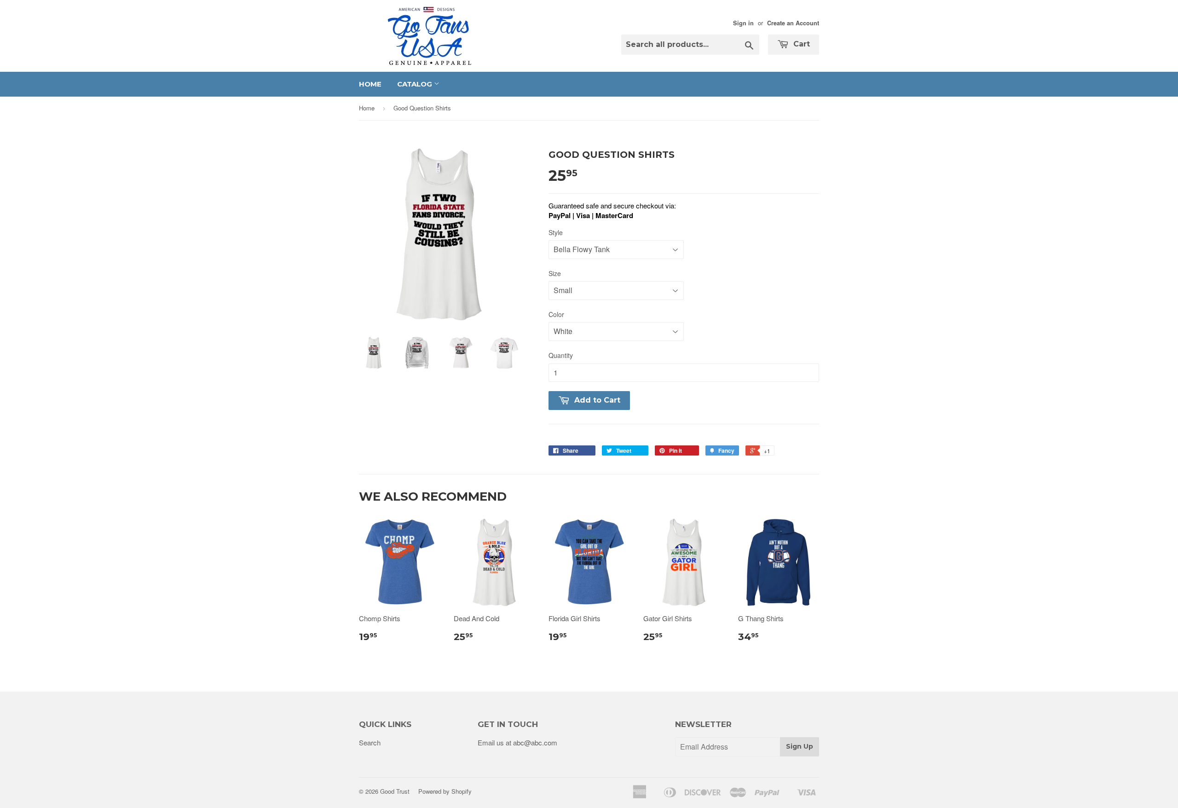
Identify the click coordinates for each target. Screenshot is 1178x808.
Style (556, 232)
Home (370, 84)
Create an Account (793, 23)
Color (556, 314)
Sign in (743, 23)
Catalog (415, 84)
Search (370, 742)
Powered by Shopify (445, 791)
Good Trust (395, 791)
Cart (800, 44)
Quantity (561, 355)
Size (555, 273)
